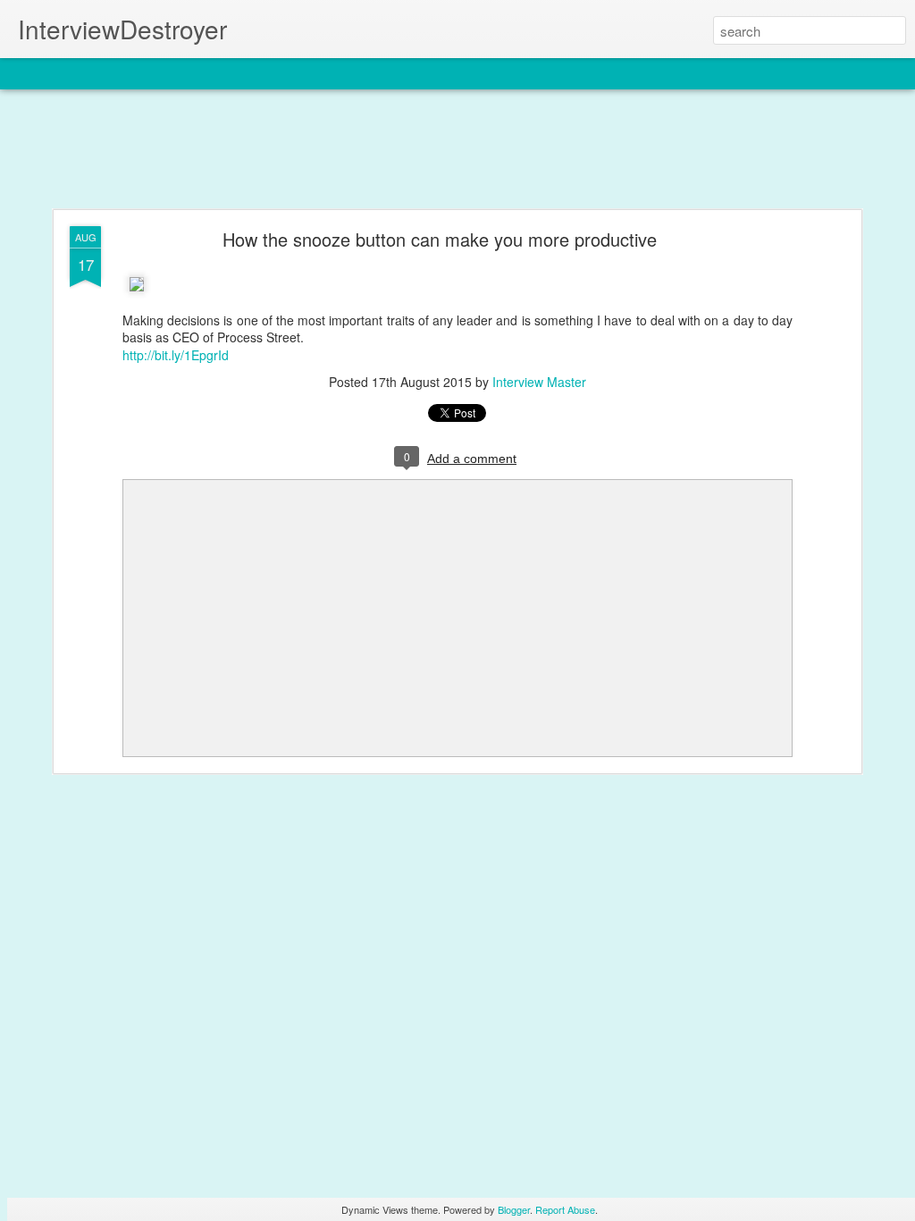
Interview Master (539, 382)
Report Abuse (565, 1209)
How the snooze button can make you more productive (439, 239)
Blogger (514, 1209)
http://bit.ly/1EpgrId (175, 355)
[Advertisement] (457, 150)
